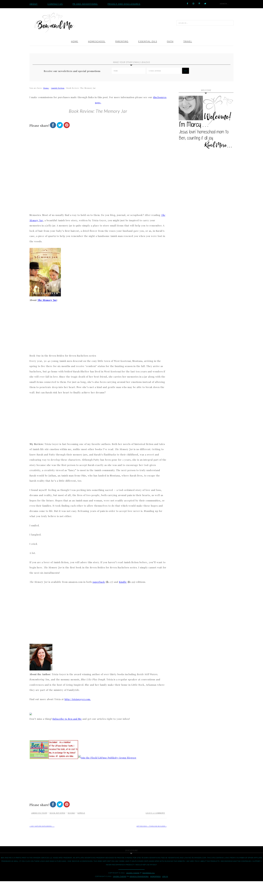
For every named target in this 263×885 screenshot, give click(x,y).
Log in (165, 876)
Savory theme (132, 873)
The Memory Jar (47, 300)
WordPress (155, 876)
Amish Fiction (39, 813)
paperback (99, 581)
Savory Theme (119, 876)
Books (71, 813)
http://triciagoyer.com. (78, 699)
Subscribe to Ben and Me (67, 718)
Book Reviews (57, 813)
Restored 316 (148, 873)
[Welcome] (206, 123)
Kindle (123, 581)
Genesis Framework (139, 876)
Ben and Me (55, 22)
